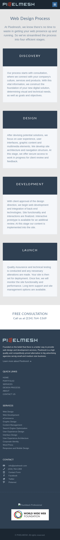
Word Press (8, 445)
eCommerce (8, 418)
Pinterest (12, 482)
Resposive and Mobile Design (16, 448)
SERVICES (7, 384)
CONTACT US (9, 394)
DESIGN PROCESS (11, 387)
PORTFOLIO (8, 381)
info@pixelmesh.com (18, 466)
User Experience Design (13, 431)
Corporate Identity (11, 441)
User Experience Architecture (15, 438)
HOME (6, 377)
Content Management (12, 425)
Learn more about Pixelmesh (16, 361)
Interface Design (10, 435)
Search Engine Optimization (15, 428)
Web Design (8, 412)
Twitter (11, 479)
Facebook (13, 475)
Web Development (11, 415)
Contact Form (15, 472)
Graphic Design (9, 421)
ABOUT (6, 391)
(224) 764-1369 (36, 318)
